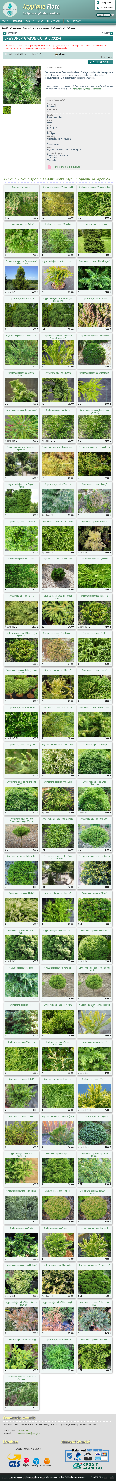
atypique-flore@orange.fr (29, 1433)
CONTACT (77, 21)
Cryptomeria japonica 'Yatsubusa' (63, 28)
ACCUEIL (5, 21)
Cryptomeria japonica (41, 28)
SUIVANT (106, 33)
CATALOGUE (17, 21)
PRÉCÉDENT (11, 33)
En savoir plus (96, 1477)
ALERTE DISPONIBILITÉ (102, 62)
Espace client (106, 7)
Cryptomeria (26, 28)
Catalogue (17, 28)
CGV (67, 21)
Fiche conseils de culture (66, 166)
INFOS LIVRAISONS (54, 21)
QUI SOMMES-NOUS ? (34, 21)
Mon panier (105, 2)
